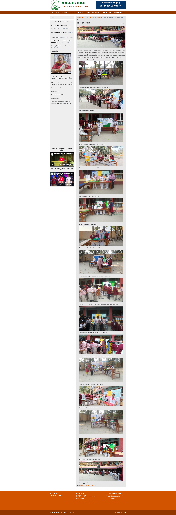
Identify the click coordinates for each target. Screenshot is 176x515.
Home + (52, 12)
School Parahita (80, 498)
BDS (80, 485)
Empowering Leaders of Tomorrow (59, 32)
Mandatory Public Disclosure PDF (59, 46)
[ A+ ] (119, 23)
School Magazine (117, 12)
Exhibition (79, 17)
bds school (84, 485)
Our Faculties (107, 12)
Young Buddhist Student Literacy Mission (86, 497)
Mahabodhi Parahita (81, 495)
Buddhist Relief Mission (55, 495)
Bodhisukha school (91, 485)
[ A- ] (122, 23)
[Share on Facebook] (77, 19)
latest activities (85, 17)
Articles (80, 12)
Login (87, 12)
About (58, 12)
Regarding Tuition (55, 37)
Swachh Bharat (95, 12)
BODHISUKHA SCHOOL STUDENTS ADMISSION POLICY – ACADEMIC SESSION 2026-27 (62, 27)
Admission (65, 12)
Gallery (73, 12)
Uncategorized (92, 17)
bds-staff (100, 17)
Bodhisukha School (55, 512)
